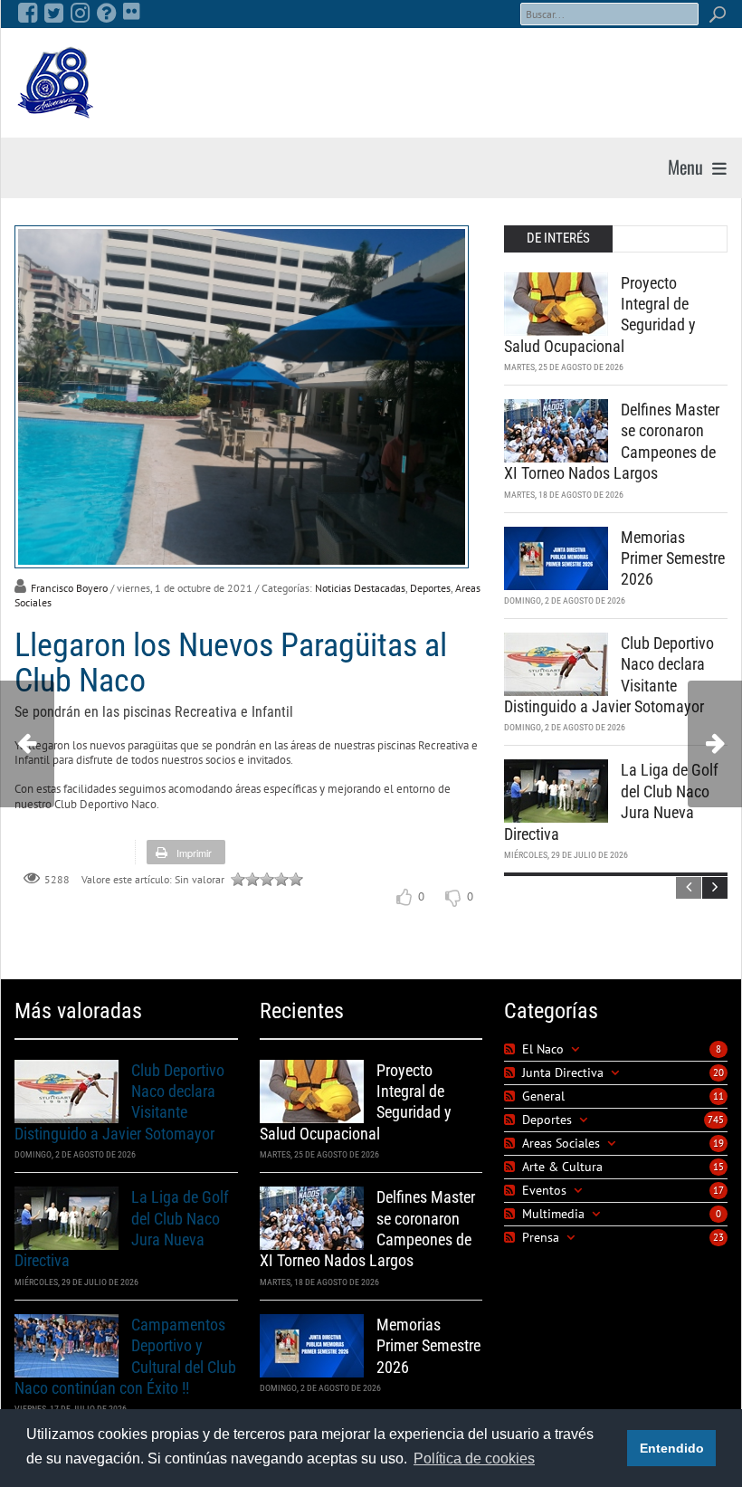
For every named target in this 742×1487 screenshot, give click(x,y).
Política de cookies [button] (474, 1458)
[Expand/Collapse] (575, 1049)
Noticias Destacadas (360, 588)
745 (716, 1119)
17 (718, 1190)
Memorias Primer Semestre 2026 (673, 558)
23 (718, 1237)
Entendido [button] (672, 1448)
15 (718, 1166)
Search (717, 14)
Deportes (430, 588)
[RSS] (511, 1049)
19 (718, 1143)
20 (718, 1072)
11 (718, 1096)
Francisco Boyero (69, 588)
